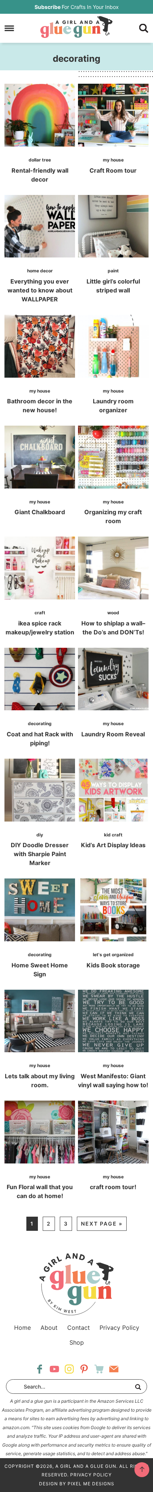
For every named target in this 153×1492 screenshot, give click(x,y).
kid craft (113, 835)
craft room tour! (113, 1187)
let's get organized (113, 954)
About (49, 1327)
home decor (40, 270)
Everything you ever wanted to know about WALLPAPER (39, 290)
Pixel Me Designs (91, 1483)
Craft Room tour (113, 170)
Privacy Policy (119, 1327)
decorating (40, 723)
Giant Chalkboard (39, 512)
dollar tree (40, 160)
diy (39, 835)
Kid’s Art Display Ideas (113, 845)
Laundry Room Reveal (113, 734)
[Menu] (9, 28)
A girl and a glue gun (76, 27)
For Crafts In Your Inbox (77, 7)
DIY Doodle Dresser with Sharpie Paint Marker (40, 854)
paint (113, 270)
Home (22, 1327)
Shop (76, 1342)
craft (40, 612)
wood (113, 612)
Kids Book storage (113, 965)
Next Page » (102, 1223)
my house (113, 160)
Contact (78, 1327)
